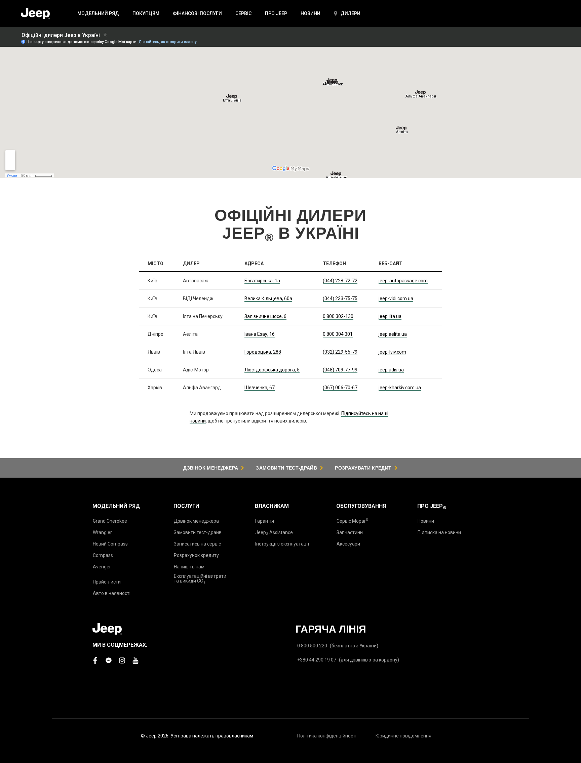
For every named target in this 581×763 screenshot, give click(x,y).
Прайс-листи (107, 582)
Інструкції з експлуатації (282, 544)
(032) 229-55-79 (340, 352)
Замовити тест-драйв (198, 532)
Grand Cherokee (110, 521)
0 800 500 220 (312, 645)
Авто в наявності (111, 593)
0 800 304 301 (338, 334)
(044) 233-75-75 (340, 298)
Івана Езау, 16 (259, 334)
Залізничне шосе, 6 (265, 316)
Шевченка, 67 (259, 387)
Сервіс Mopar (352, 521)
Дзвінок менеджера (196, 521)
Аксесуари (348, 544)
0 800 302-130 (338, 316)
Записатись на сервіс (197, 544)
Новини (426, 521)
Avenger (102, 566)
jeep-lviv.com (392, 352)
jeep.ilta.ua (390, 316)
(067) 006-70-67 (340, 387)
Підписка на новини (439, 532)
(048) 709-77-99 (340, 369)
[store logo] (35, 13)
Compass (103, 555)
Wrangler (102, 532)
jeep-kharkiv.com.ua (400, 387)
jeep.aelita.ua (393, 334)
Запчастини (350, 532)
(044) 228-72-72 (340, 280)
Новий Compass (110, 544)
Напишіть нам (189, 566)
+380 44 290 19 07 (316, 659)
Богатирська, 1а (262, 280)
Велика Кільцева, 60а (268, 298)
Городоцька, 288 (262, 352)
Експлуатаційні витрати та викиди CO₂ (200, 578)
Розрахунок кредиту (196, 555)
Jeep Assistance (274, 533)
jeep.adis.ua (391, 369)
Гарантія (264, 521)
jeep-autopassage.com (403, 280)
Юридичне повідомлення (403, 735)
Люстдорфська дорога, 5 (272, 369)
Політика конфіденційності (326, 735)
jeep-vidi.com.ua (396, 298)
